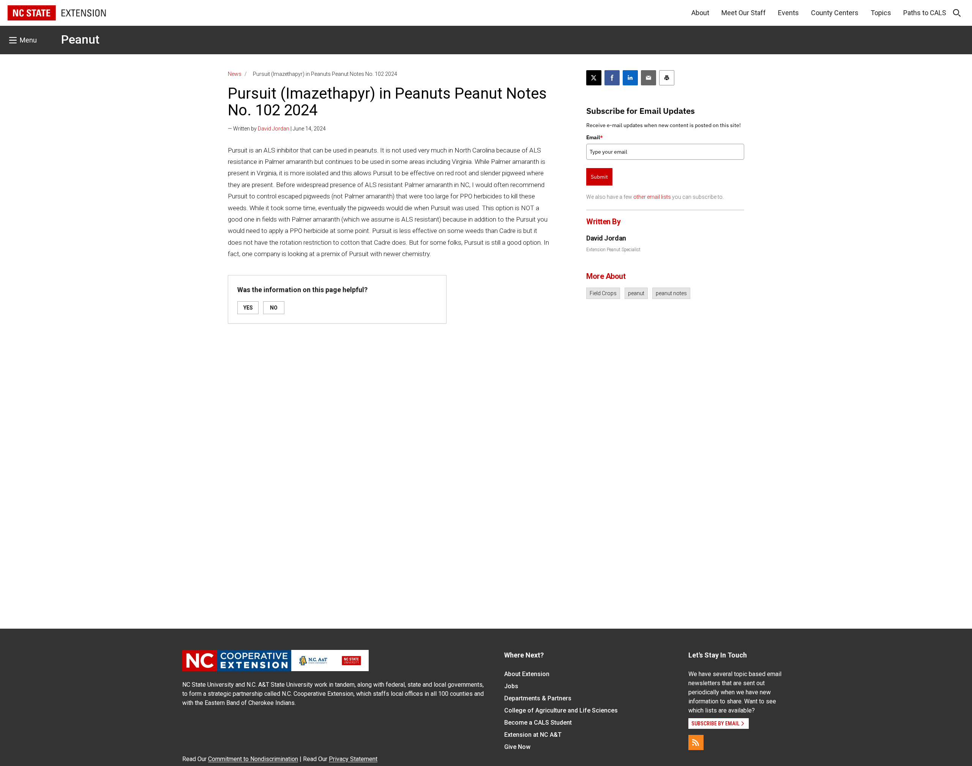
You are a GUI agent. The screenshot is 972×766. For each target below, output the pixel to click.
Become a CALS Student (538, 722)
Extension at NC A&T (533, 734)
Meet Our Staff (743, 13)
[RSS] (696, 742)
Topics (881, 13)
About (700, 13)
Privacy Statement (353, 759)
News (234, 74)
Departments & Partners (537, 698)
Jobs (511, 686)
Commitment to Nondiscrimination (253, 759)
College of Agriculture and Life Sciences (561, 710)
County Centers (834, 13)
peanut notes (671, 293)
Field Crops (603, 293)
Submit (599, 176)
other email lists (652, 197)
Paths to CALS (924, 13)
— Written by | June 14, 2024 (277, 129)
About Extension (526, 674)
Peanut (80, 39)
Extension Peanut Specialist (613, 249)
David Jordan (273, 129)
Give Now (517, 746)
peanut (636, 293)
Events (788, 13)
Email (594, 137)
